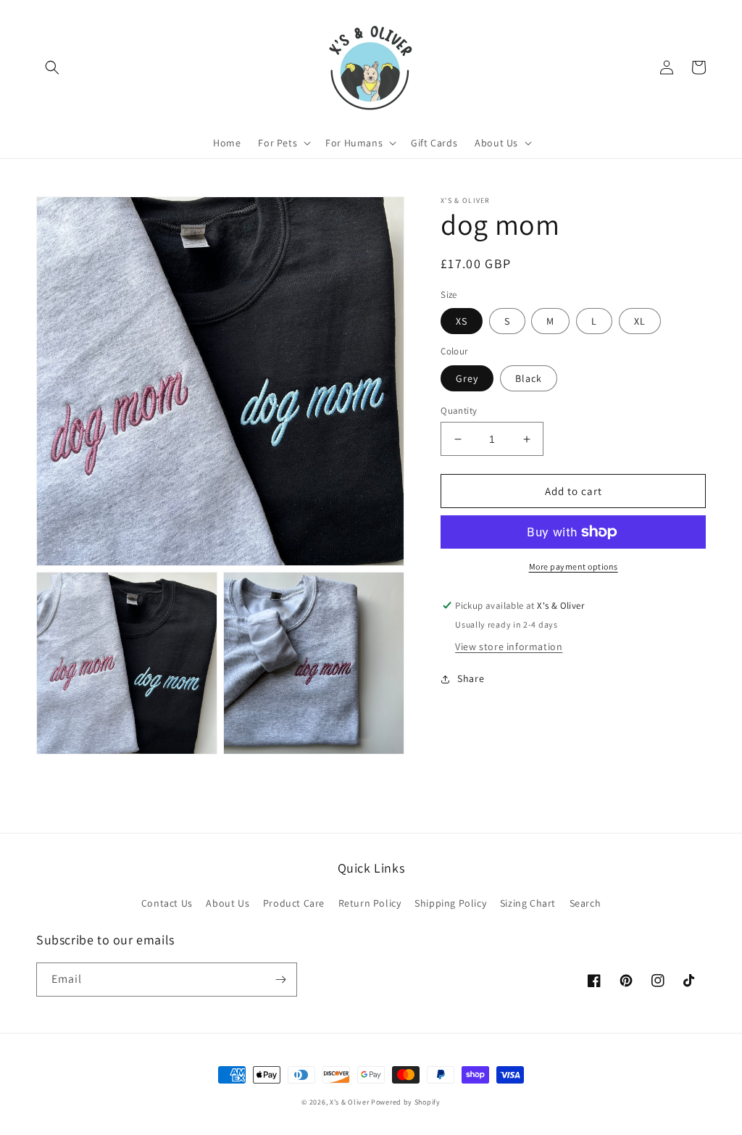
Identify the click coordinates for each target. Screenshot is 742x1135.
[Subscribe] (280, 980)
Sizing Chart (528, 903)
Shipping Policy (450, 903)
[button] (52, 67)
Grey (467, 378)
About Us (227, 903)
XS (461, 321)
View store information (508, 646)
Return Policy (369, 903)
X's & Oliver (349, 1102)
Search (585, 903)
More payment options (573, 566)
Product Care (294, 903)
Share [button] (470, 678)
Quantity (459, 410)
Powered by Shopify (406, 1102)
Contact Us (167, 903)
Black (528, 378)
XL (640, 321)
